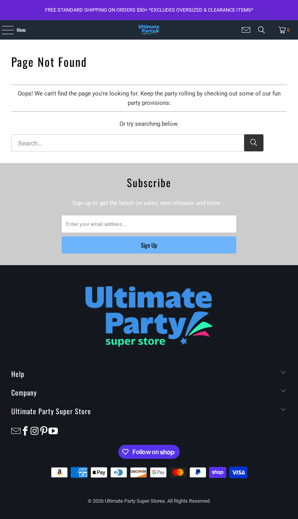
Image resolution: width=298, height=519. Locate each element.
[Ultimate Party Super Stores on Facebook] (25, 431)
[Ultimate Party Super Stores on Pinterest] (44, 431)
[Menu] (3, 30)
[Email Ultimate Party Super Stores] (246, 30)
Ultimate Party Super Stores (135, 501)
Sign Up (149, 245)
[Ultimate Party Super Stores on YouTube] (53, 431)
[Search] (261, 30)
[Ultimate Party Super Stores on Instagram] (34, 431)
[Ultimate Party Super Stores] (149, 30)
